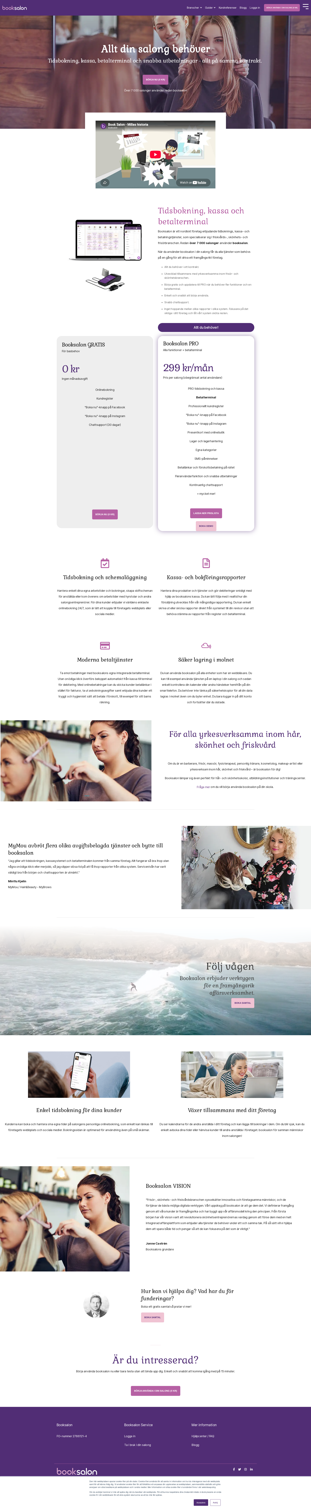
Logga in (255, 7)
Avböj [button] (215, 1502)
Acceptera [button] (200, 1502)
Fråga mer (203, 787)
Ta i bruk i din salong (137, 1445)
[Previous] (8, 760)
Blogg (243, 7)
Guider (209, 7)
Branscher (193, 7)
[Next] (143, 760)
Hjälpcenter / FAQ (203, 1436)
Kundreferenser (228, 7)
